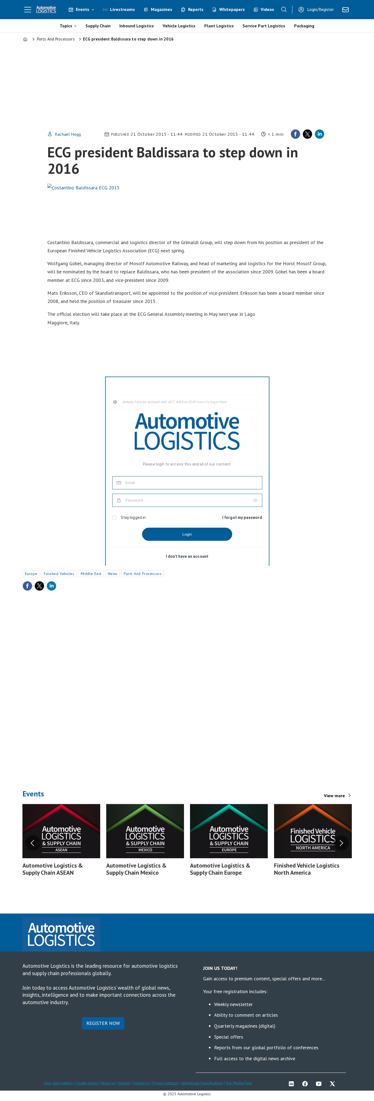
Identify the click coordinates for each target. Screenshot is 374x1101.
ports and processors (143, 573)
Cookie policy (87, 1082)
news (112, 573)
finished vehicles (59, 573)
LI (292, 1083)
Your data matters (58, 1082)
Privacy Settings (165, 1082)
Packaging (304, 25)
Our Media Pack (239, 1082)
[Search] (283, 9)
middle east (91, 573)
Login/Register (320, 9)
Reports (195, 9)
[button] (33, 843)
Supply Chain (98, 25)
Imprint (124, 1082)
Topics (66, 25)
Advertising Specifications (202, 1082)
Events (82, 9)
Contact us (141, 1082)
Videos (267, 9)
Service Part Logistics (264, 25)
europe (31, 573)
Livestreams (122, 9)
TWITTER (333, 1083)
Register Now (103, 1023)
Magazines (161, 9)
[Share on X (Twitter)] (307, 134)
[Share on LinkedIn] (319, 134)
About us (108, 1082)
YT (320, 1083)
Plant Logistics (219, 25)
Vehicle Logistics (179, 25)
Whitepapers (232, 9)
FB (306, 1083)
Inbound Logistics (136, 25)
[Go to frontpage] (46, 9)
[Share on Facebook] (295, 134)
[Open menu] (27, 10)
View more (334, 795)
